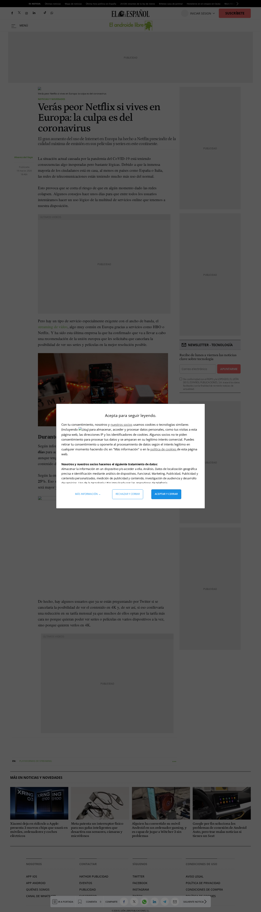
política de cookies (163, 449)
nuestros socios (121, 424)
